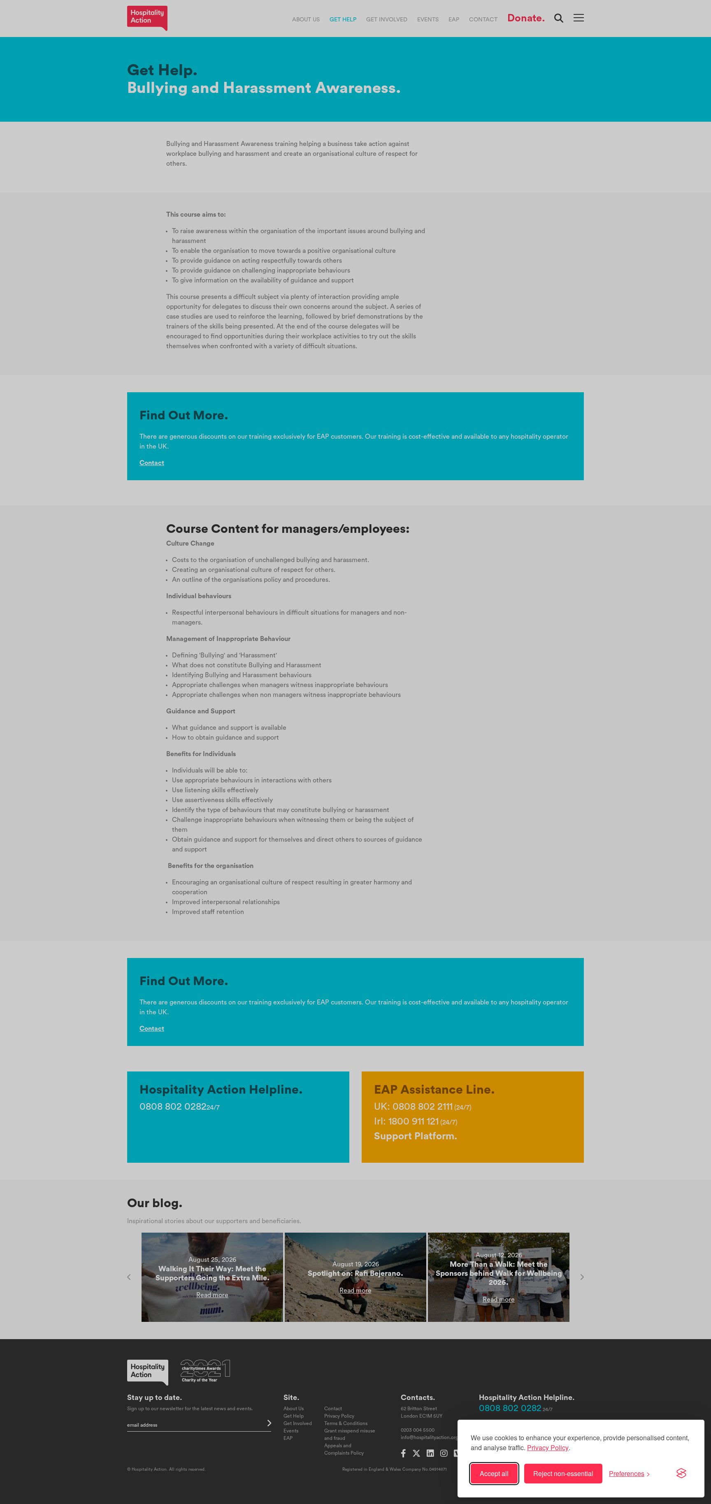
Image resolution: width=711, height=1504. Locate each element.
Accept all (494, 1473)
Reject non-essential (563, 1473)
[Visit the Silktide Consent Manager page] (681, 1473)
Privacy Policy (548, 1447)
